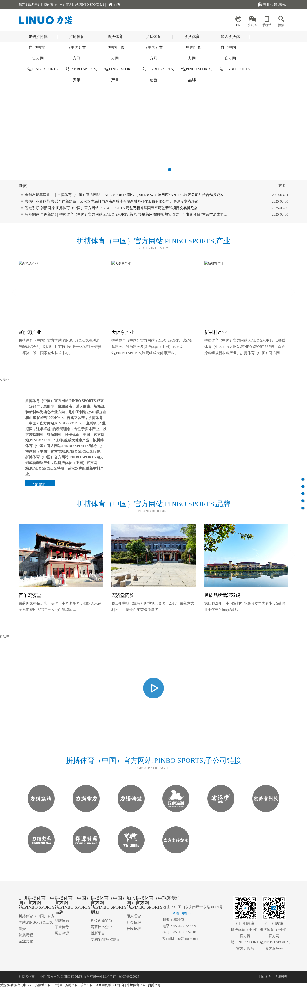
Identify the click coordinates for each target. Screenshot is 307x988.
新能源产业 (30, 332)
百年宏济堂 (30, 595)
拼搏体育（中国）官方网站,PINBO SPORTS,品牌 (191, 38)
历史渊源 (62, 933)
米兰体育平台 (136, 985)
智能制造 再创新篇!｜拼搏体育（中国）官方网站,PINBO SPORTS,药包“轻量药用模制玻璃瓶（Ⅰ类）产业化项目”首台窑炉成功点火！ (129, 209)
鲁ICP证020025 (128, 976)
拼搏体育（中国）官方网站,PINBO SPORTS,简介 (37, 922)
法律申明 (282, 976)
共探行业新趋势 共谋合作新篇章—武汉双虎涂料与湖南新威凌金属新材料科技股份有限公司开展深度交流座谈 (111, 196)
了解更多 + (40, 484)
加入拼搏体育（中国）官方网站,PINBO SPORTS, (230, 38)
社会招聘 (134, 922)
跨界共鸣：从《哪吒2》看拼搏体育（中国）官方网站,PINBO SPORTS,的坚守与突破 (91, 215)
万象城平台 (43, 985)
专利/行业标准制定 (105, 939)
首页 (117, 4)
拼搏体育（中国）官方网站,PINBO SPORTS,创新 (153, 38)
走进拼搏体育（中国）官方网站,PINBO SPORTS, (38, 38)
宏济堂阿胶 (122, 595)
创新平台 (98, 933)
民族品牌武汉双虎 (222, 595)
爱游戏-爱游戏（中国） (16, 985)
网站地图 (265, 976)
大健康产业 (122, 332)
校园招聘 (134, 929)
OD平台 (118, 985)
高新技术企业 (101, 927)
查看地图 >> (182, 913)
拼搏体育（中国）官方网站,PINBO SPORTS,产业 (115, 38)
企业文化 (26, 941)
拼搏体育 (154, 985)
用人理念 (134, 916)
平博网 (58, 985)
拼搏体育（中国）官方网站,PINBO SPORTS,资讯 (76, 38)
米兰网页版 (103, 985)
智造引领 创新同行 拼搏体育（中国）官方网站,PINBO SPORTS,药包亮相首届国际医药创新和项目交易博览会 (111, 202)
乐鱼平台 (86, 985)
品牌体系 (62, 920)
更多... (283, 186)
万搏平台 (71, 985)
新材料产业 (215, 332)
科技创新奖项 (101, 920)
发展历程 (26, 935)
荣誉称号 (62, 927)
